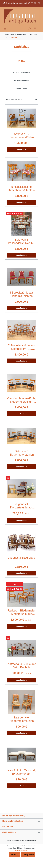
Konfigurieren (28, 855)
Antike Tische (21, 89)
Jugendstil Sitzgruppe (21, 557)
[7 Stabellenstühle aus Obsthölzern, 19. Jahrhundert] (21, 330)
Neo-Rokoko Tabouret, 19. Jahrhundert (21, 772)
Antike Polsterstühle (21, 72)
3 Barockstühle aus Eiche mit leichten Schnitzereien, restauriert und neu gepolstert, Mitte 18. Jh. (21, 294)
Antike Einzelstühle (21, 80)
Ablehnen (15, 855)
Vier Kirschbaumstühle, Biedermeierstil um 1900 (21, 400)
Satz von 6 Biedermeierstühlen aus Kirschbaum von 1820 (21, 453)
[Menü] (5, 28)
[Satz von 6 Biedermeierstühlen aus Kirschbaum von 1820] (21, 436)
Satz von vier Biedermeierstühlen (21, 719)
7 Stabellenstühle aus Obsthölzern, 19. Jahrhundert (21, 347)
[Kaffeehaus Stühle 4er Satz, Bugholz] (21, 649)
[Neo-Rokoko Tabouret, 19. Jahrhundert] (21, 755)
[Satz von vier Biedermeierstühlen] (21, 702)
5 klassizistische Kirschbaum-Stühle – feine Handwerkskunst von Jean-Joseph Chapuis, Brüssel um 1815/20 (21, 188)
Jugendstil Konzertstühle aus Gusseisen (21, 505)
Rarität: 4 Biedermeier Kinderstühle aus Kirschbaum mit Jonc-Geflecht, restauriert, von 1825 (21, 612)
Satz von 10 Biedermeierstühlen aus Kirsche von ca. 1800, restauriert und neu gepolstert (21, 135)
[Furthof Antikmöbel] (21, 16)
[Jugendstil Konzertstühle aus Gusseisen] (21, 489)
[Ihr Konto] (35, 28)
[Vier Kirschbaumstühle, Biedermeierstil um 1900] (21, 383)
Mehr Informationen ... (21, 850)
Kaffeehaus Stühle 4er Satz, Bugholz (22, 665)
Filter (23, 61)
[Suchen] (29, 28)
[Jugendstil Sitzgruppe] (21, 542)
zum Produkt (21, 149)
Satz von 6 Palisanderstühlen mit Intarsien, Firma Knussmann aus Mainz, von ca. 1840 (21, 241)
